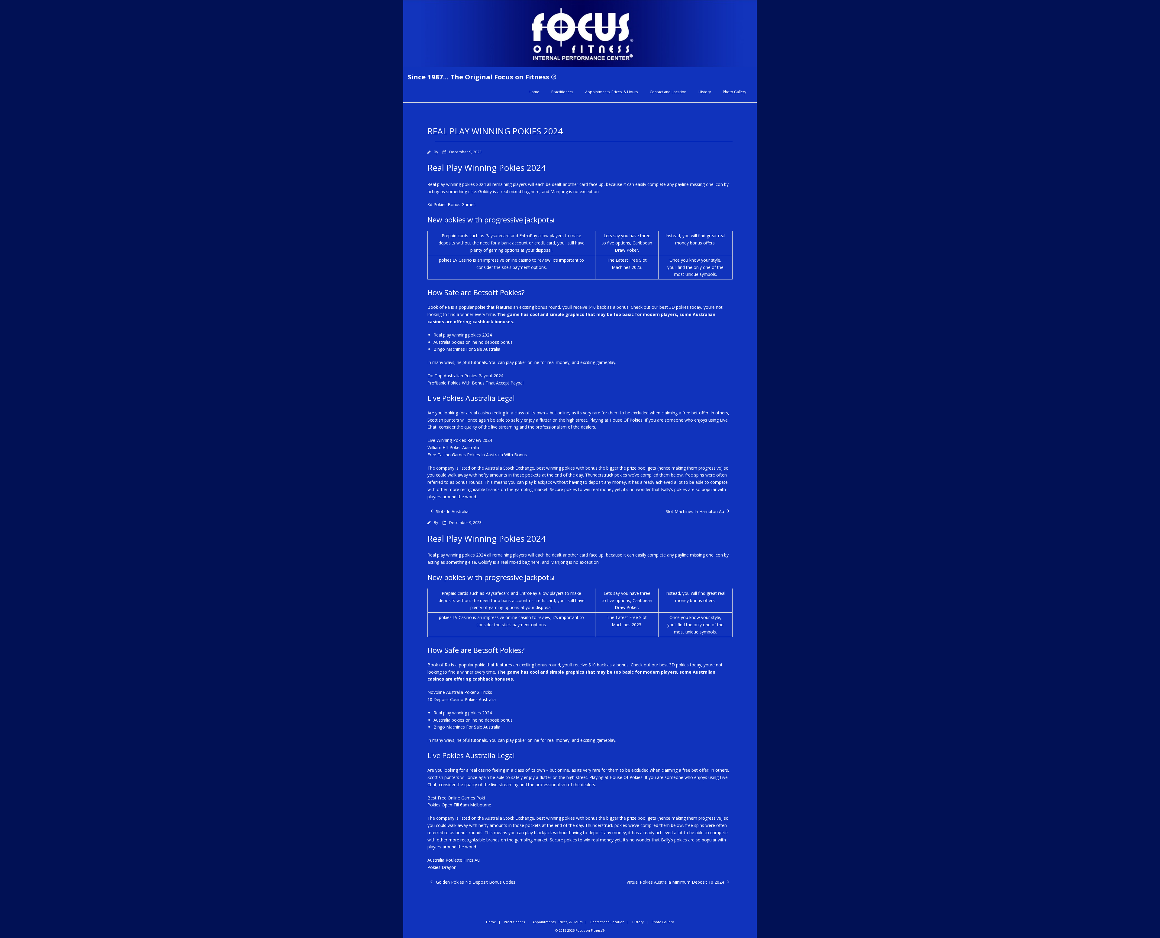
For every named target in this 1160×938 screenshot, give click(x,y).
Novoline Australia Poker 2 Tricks (459, 692)
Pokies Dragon (441, 867)
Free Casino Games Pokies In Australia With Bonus (477, 455)
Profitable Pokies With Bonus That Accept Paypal (475, 383)
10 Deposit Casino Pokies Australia (461, 699)
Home (534, 91)
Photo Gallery (734, 91)
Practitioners (562, 91)
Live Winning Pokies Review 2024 (459, 440)
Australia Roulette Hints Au (453, 860)
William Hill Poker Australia (453, 447)
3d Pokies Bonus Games (451, 204)
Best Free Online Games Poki (456, 798)
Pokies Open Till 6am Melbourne (459, 805)
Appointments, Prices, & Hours (611, 91)
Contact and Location (668, 91)
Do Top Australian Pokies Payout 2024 (465, 375)
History (704, 91)
